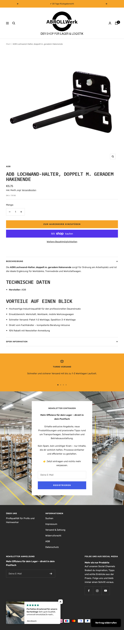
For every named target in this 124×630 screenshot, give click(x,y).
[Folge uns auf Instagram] (97, 591)
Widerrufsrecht (53, 535)
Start (8, 44)
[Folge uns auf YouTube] (105, 591)
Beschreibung (14, 261)
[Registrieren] (51, 574)
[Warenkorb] (116, 23)
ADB (8, 166)
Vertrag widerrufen (106, 622)
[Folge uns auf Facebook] (89, 591)
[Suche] (13, 23)
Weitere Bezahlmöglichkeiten (62, 241)
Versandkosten (29, 190)
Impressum (51, 524)
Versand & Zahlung (55, 529)
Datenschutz (52, 547)
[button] (60, 601)
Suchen (49, 518)
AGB (47, 541)
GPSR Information (17, 341)
